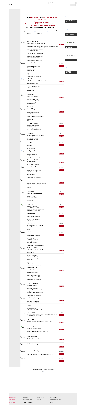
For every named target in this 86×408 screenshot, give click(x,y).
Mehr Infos (61, 45)
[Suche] (76, 3)
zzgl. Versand (61, 63)
